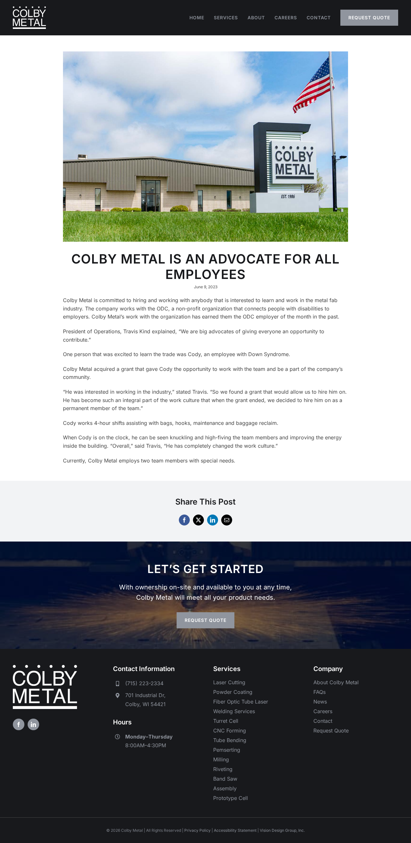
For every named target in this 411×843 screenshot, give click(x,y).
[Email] (227, 520)
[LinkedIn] (213, 520)
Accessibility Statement (235, 830)
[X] (198, 520)
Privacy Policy (197, 830)
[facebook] (18, 724)
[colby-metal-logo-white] (29, 9)
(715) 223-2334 (144, 683)
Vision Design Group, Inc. (282, 830)
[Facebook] (184, 520)
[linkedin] (33, 724)
